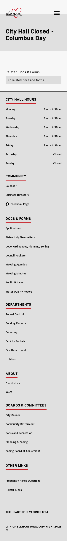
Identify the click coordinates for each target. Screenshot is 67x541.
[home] (14, 13)
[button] (56, 13)
